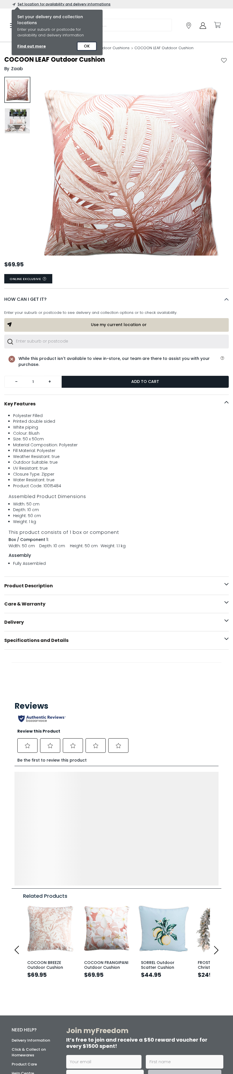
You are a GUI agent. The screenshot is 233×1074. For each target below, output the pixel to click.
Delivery (14, 622)
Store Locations (26, 971)
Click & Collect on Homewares (29, 929)
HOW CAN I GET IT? (25, 299)
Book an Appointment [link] (177, 987)
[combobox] (116, 341)
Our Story (21, 980)
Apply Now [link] (102, 1051)
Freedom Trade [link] (104, 1036)
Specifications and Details (36, 640)
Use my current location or (119, 324)
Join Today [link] (102, 985)
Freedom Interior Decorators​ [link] (104, 1003)
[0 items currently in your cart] (217, 25)
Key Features (20, 404)
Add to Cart (145, 381)
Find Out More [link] (177, 1057)
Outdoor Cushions (113, 48)
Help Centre (23, 950)
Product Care (24, 941)
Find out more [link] (31, 46)
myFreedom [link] (101, 970)
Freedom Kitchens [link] (179, 970)
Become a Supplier (29, 1026)
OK (87, 46)
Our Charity (23, 989)
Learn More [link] (101, 1021)
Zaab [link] (17, 69)
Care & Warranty (24, 604)
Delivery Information (31, 917)
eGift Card (22, 1017)
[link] (188, 25)
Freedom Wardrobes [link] (172, 1003)
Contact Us (22, 1008)
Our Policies (23, 1035)
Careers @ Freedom (30, 999)
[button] (116, 299)
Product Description (28, 585)
